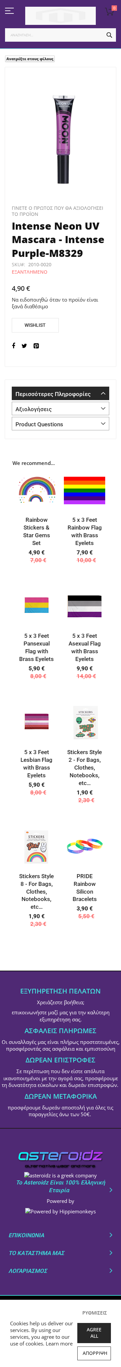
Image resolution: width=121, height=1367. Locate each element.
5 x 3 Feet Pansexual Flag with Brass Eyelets (36, 647)
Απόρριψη (95, 1353)
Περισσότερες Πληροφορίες (53, 394)
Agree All (94, 1332)
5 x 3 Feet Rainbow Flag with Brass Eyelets (85, 531)
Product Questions (39, 424)
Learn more (59, 1343)
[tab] (60, 393)
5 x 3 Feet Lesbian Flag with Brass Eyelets (36, 764)
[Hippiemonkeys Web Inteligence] (60, 1211)
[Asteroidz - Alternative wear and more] (60, 15)
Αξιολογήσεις (33, 409)
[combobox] (60, 35)
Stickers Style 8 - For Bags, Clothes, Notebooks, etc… (36, 891)
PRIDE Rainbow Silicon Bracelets (85, 888)
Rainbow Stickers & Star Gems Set (36, 531)
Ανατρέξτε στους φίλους (29, 58)
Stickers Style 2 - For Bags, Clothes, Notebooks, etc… (84, 767)
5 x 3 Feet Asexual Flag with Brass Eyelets (85, 647)
